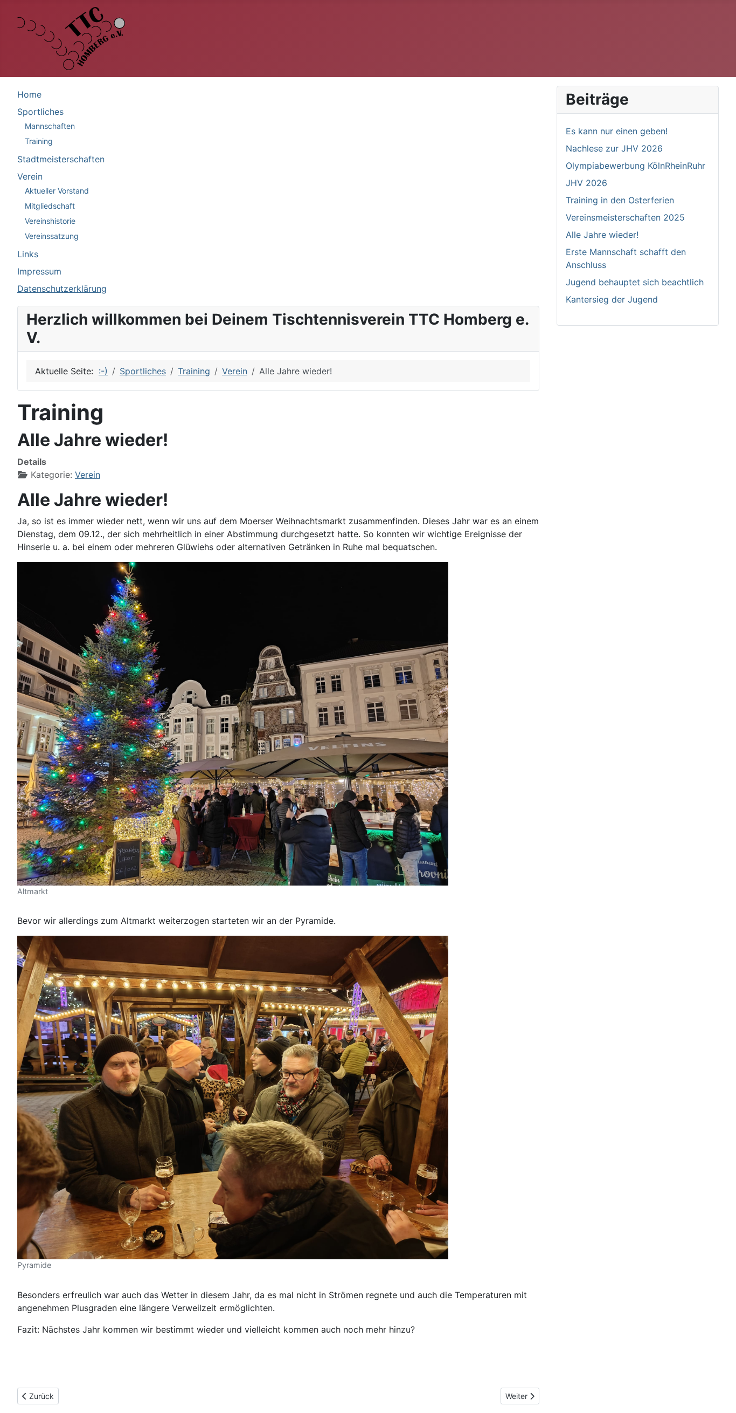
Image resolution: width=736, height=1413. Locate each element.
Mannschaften (50, 126)
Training (39, 141)
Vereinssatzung (52, 236)
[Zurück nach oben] (717, 1393)
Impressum (39, 271)
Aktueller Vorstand (57, 190)
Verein (30, 176)
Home (29, 94)
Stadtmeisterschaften (61, 159)
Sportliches (40, 111)
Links (27, 254)
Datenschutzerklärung (62, 288)
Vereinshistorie (50, 220)
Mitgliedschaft (50, 205)
